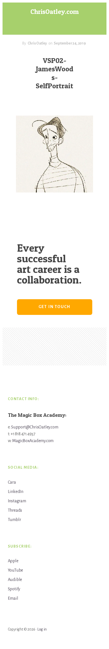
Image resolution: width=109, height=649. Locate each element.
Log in (42, 629)
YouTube (15, 570)
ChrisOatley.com (54, 11)
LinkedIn (15, 491)
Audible (15, 579)
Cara (12, 482)
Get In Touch (55, 307)
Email (13, 598)
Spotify (14, 589)
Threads (15, 510)
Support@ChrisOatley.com (34, 427)
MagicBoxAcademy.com (32, 441)
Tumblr (14, 519)
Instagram (17, 501)
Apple (13, 561)
